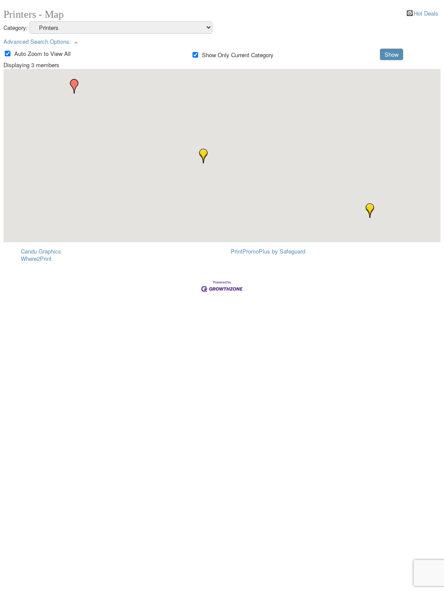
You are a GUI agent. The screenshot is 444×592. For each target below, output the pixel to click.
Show (391, 54)
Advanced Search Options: (37, 41)
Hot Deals (426, 13)
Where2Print (36, 258)
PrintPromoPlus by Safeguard (268, 251)
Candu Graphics (41, 251)
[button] (370, 210)
